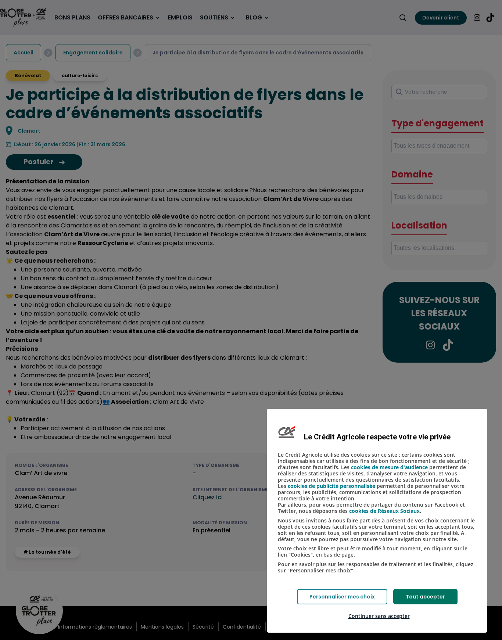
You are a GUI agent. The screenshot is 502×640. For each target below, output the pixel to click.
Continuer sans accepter (379, 615)
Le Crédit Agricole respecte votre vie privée (377, 436)
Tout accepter (425, 596)
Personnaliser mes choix (342, 596)
